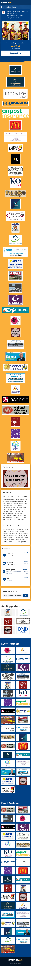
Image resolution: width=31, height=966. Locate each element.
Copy (25, 596)
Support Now (15, 53)
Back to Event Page (9, 7)
